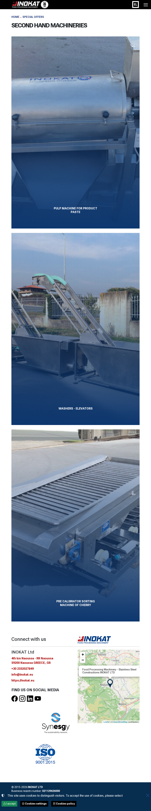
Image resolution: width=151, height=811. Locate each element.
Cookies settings (35, 803)
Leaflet (106, 721)
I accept (11, 803)
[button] (146, 5)
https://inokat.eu (22, 680)
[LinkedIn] (30, 698)
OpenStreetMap (120, 721)
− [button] (83, 660)
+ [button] (83, 654)
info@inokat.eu (22, 674)
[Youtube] (38, 698)
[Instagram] (22, 698)
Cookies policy (65, 803)
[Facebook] (14, 698)
